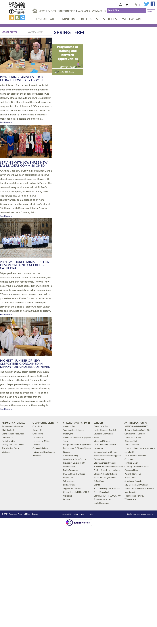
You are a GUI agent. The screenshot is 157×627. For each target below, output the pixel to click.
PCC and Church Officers (74, 474)
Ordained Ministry (40, 448)
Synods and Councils (133, 481)
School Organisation (102, 492)
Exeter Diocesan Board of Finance (139, 489)
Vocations (37, 456)
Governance (99, 460)
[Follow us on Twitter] (147, 5)
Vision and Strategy (102, 441)
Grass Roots (38, 434)
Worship (66, 500)
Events (52, 11)
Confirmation (7, 438)
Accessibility (67, 514)
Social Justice (69, 485)
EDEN (96, 438)
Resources (89, 19)
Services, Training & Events (105, 452)
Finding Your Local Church (13, 445)
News (42, 11)
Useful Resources (101, 503)
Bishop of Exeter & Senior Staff (137, 430)
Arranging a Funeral (13, 423)
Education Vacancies (102, 500)
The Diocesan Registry (134, 496)
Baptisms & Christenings (12, 427)
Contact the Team (101, 427)
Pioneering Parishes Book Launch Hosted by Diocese (22, 79)
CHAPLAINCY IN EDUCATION (107, 496)
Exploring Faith (8, 441)
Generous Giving (70, 456)
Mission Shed (69, 467)
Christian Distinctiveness (105, 463)
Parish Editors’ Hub (132, 474)
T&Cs (83, 514)
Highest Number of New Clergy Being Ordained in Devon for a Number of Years (25, 363)
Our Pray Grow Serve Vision (136, 467)
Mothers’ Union (131, 463)
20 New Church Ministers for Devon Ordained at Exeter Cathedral (24, 265)
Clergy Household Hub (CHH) (76, 492)
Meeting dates (130, 492)
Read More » (6, 123)
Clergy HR (37, 430)
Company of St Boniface (134, 434)
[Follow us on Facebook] (153, 5)
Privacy (77, 514)
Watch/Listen (35, 32)
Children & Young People (76, 423)
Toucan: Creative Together (143, 514)
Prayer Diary (130, 478)
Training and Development (44, 452)
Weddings (6, 452)
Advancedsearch (151, 11)
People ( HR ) (68, 478)
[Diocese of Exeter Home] (35, 10)
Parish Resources (70, 470)
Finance (66, 452)
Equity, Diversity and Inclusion (107, 470)
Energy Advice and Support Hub (77, 445)
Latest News (9, 32)
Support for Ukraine (71, 489)
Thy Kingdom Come (10, 448)
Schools (110, 19)
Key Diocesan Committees (136, 485)
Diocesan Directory (132, 438)
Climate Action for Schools (105, 474)
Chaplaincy (37, 427)
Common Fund (69, 427)
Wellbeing (67, 496)
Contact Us (99, 11)
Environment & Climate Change (77, 448)
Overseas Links (131, 470)
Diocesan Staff (130, 441)
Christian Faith (45, 19)
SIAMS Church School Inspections (108, 467)
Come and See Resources (13, 434)
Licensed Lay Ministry (42, 441)
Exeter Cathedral (131, 445)
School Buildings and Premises (107, 489)
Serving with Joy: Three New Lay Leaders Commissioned (24, 164)
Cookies (90, 514)
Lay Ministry (38, 438)
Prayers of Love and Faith (74, 463)
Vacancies (84, 11)
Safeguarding (66, 11)
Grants (97, 485)
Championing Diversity (45, 423)
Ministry (69, 19)
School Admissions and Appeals (107, 456)
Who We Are (132, 19)
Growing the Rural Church (74, 460)
